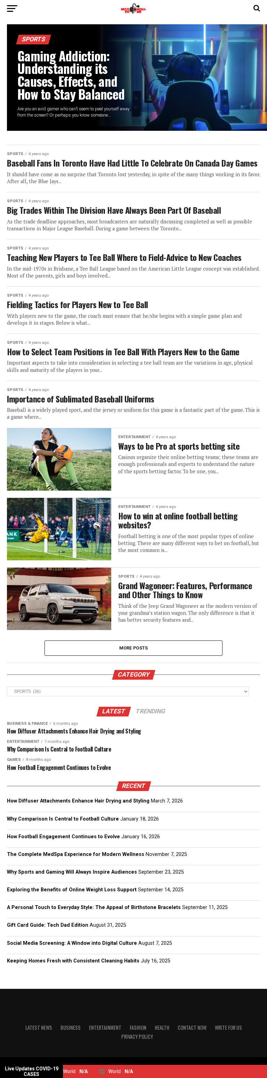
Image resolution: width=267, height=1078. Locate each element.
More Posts (133, 648)
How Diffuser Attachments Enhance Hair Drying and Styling (78, 801)
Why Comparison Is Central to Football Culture (63, 819)
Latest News (38, 1027)
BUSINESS (70, 1027)
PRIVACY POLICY (137, 1036)
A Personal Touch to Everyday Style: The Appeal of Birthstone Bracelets (94, 907)
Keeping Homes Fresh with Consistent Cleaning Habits (73, 961)
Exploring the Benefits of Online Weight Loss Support (72, 890)
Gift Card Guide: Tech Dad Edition (47, 925)
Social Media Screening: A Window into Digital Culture (72, 943)
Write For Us (228, 1027)
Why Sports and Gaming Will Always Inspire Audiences (72, 872)
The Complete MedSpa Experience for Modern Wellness (75, 854)
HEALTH (162, 1027)
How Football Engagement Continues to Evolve (63, 837)
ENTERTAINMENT (105, 1027)
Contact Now (192, 1027)
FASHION (138, 1027)
